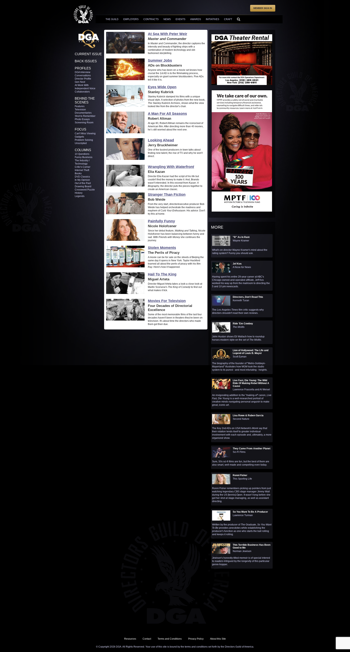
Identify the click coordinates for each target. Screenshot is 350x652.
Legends (79, 196)
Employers (131, 19)
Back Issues (86, 61)
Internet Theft (82, 170)
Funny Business (83, 157)
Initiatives (212, 19)
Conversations (83, 75)
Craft (228, 19)
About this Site (218, 638)
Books (78, 173)
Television (80, 109)
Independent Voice (85, 88)
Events (180, 19)
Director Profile (83, 78)
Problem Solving (84, 140)
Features (79, 106)
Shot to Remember (85, 116)
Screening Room (84, 122)
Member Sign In (262, 8)
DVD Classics (82, 176)
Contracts (151, 19)
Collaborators (82, 91)
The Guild (112, 19)
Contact (147, 638)
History (78, 193)
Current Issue (88, 54)
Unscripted (81, 143)
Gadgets (79, 136)
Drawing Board (83, 186)
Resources (130, 638)
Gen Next (80, 82)
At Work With (82, 85)
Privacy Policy (196, 638)
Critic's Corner (82, 167)
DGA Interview (82, 72)
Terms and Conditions (170, 638)
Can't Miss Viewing (85, 133)
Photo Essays (82, 119)
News (167, 19)
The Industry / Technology (82, 162)
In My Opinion (82, 180)
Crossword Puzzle (85, 189)
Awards (195, 19)
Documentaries (83, 112)
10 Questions (82, 154)
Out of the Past (83, 183)
